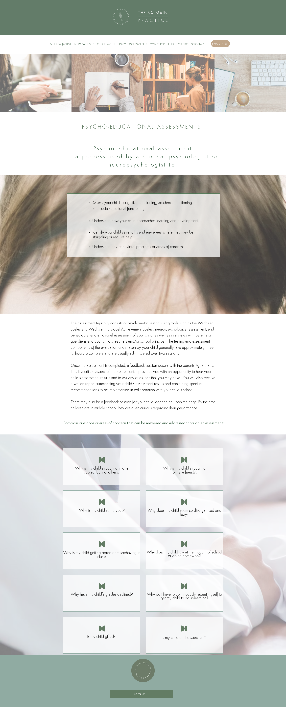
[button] (157, 42)
